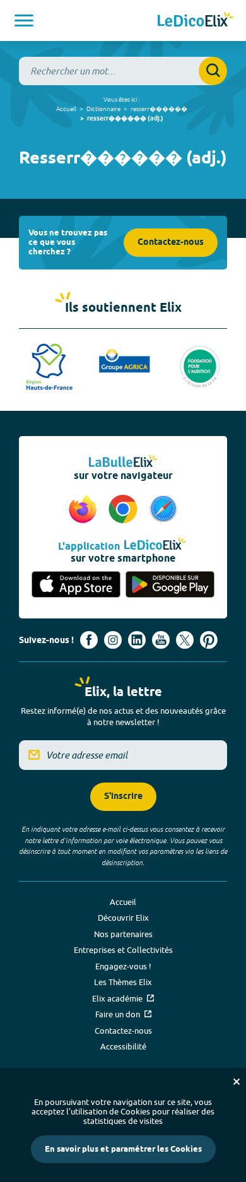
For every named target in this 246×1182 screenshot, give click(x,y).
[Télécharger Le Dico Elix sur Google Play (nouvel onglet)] (170, 585)
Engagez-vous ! (123, 966)
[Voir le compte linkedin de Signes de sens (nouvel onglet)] (137, 640)
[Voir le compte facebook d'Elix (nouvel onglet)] (89, 640)
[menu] (24, 20)
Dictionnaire (103, 108)
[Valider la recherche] (213, 71)
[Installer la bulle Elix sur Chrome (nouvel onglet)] (125, 510)
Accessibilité (123, 1046)
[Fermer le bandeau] (236, 1081)
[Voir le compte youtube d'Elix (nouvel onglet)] (161, 640)
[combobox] (123, 71)
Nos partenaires (123, 934)
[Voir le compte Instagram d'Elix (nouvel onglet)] (113, 640)
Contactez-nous (171, 243)
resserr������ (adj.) (125, 118)
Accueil (66, 108)
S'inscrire (123, 797)
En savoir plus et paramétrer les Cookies (123, 1149)
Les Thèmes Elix (123, 982)
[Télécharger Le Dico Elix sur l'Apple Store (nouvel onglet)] (76, 585)
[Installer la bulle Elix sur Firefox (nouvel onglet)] (84, 510)
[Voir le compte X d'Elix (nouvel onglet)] (185, 640)
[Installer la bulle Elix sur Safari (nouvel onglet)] (163, 510)
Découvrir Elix (123, 918)
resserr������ (159, 108)
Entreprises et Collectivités (123, 950)
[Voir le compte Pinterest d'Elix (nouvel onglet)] (209, 640)
